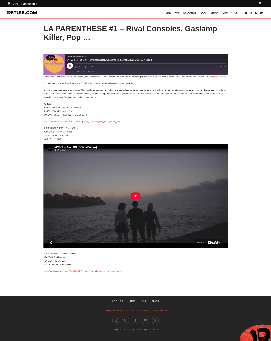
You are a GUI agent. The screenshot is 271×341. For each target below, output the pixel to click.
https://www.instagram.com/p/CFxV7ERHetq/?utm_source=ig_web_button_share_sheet (82, 121)
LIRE (132, 301)
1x (86, 67)
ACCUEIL (118, 301)
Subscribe (80, 71)
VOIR (143, 301)
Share (91, 71)
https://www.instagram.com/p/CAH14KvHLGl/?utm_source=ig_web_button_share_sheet (82, 271)
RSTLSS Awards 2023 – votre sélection (149, 310)
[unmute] (260, 3)
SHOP (155, 301)
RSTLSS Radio (219, 76)
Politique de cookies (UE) (115, 310)
